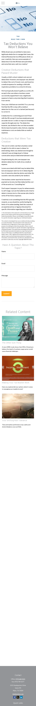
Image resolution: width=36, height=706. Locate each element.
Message (5, 275)
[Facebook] (14, 697)
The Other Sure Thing (11, 343)
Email (3, 263)
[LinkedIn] (21, 697)
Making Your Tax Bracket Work (15, 383)
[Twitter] (17, 697)
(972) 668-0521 (20, 679)
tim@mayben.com (18, 694)
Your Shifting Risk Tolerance (14, 420)
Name (4, 251)
